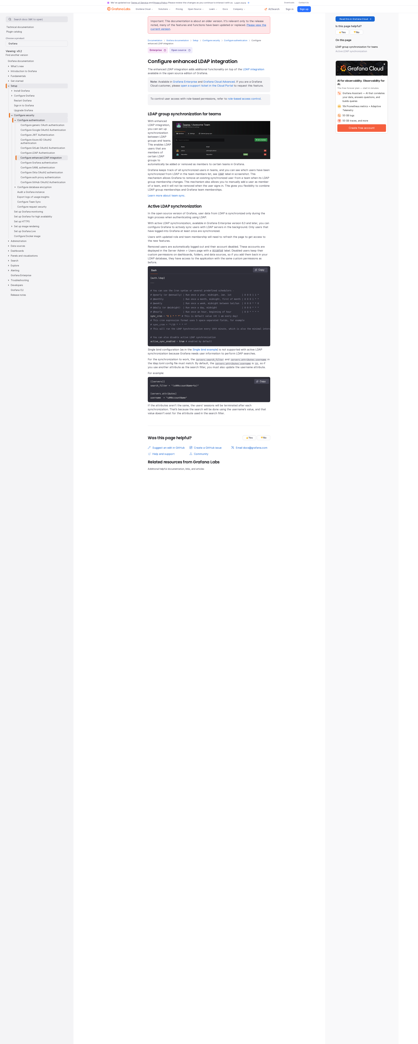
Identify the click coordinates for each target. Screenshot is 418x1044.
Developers (17, 285)
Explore (15, 265)
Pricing (179, 9)
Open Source (194, 9)
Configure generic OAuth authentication (42, 125)
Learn (212, 9)
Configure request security (32, 206)
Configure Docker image (27, 236)
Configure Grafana (24, 95)
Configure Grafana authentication (39, 162)
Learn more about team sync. (166, 195)
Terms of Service (139, 2)
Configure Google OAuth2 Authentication (43, 130)
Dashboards (17, 250)
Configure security (211, 40)
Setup (195, 40)
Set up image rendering (26, 226)
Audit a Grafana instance (30, 192)
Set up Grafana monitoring (28, 211)
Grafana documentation (177, 40)
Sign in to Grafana (24, 105)
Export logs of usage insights (33, 197)
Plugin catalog (14, 31)
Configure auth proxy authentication (41, 177)
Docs (225, 9)
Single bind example (205, 349)
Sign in (290, 9)
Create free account (362, 128)
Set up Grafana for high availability (33, 216)
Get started (17, 81)
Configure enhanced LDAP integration (41, 157)
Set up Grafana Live (25, 231)
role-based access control (244, 98)
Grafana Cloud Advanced (219, 81)
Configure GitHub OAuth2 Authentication (43, 182)
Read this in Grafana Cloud (354, 19)
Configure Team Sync (29, 201)
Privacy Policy (160, 2)
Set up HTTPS (22, 221)
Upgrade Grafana (23, 110)
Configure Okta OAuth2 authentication (42, 172)
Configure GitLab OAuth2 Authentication (43, 148)
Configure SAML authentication (38, 167)
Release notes (18, 295)
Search (14, 260)
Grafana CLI (17, 290)
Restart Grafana (23, 100)
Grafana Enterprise (185, 81)
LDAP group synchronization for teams (357, 46)
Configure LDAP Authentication (38, 152)
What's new (17, 66)
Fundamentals (18, 76)
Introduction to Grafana (24, 71)
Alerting (15, 270)
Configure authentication (235, 40)
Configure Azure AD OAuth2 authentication (36, 141)
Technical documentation (20, 27)
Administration (18, 241)
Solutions (163, 9)
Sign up (304, 9)
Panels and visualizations (24, 255)
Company (238, 9)
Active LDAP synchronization (351, 51)
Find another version (17, 55)
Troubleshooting (20, 280)
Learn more (240, 2)
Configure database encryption (34, 187)
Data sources (18, 246)
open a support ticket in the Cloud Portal (207, 85)
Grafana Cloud (143, 9)
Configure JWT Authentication (37, 134)
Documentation (155, 40)
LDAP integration (253, 69)
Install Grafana (22, 90)
